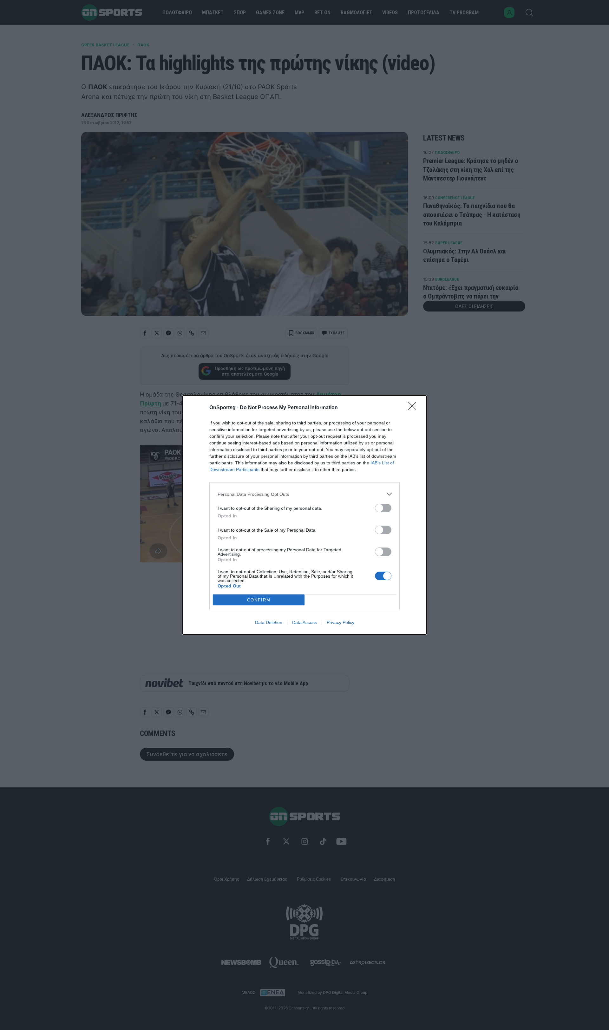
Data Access (304, 622)
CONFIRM (259, 600)
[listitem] (304, 494)
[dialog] (304, 515)
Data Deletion (268, 622)
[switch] (383, 508)
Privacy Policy (340, 622)
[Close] (414, 408)
